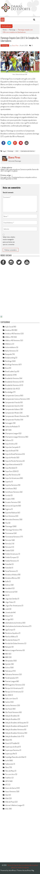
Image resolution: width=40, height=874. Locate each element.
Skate (7, 740)
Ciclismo (8, 440)
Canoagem (9, 423)
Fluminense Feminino (12, 537)
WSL (6, 809)
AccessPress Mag (28, 870)
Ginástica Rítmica (11, 578)
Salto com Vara (10, 698)
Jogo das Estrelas (11, 599)
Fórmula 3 (8, 547)
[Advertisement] (20, 291)
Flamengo (12, 30)
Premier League (10, 681)
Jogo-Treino (9, 602)
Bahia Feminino (10, 351)
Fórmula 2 (8, 543)
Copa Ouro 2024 (10, 471)
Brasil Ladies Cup (11, 371)
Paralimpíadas (10, 678)
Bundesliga (9, 392)
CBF (6, 430)
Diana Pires (15, 45)
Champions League (11, 433)
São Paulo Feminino (12, 712)
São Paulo (8, 709)
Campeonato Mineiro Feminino (15, 416)
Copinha (8, 481)
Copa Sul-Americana (12, 478)
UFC (6, 784)
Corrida (7, 495)
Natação (8, 647)
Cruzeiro (8, 499)
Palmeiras (8, 671)
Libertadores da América (27, 151)
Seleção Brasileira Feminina (14, 729)
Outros (7, 667)
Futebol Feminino (11, 561)
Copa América (10, 444)
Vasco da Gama (10, 788)
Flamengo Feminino (12, 530)
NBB (6, 657)
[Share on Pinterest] (21, 144)
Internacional (9, 592)
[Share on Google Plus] (15, 144)
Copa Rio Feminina (11, 475)
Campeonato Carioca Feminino (15, 399)
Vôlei (6, 798)
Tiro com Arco (10, 774)
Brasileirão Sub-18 (11, 389)
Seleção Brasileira (11, 716)
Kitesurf (7, 616)
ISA (6, 595)
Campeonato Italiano (12, 409)
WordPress (12, 870)
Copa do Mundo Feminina (13, 461)
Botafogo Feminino (11, 364)
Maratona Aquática (11, 633)
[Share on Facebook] (3, 144)
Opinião (7, 664)
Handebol (8, 588)
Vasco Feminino (10, 791)
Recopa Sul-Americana (13, 688)
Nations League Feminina (13, 650)
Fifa (6, 523)
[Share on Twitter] (9, 144)
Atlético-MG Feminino (12, 340)
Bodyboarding (10, 358)
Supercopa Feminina (12, 750)
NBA (6, 654)
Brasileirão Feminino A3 (13, 385)
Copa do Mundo (10, 457)
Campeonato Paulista (12, 420)
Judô (7, 609)
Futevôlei (8, 564)
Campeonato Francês (12, 402)
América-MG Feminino (12, 333)
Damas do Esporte (11, 506)
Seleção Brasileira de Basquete (15, 723)
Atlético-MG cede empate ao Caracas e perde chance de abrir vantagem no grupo (19, 170)
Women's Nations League (13, 805)
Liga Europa (9, 630)
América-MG (9, 330)
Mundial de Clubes (11, 640)
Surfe (7, 760)
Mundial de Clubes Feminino (14, 643)
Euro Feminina (10, 516)
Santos (7, 702)
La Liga (7, 619)
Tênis (7, 767)
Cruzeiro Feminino (11, 502)
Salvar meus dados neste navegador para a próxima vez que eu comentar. (9, 241)
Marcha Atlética (10, 636)
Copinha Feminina (11, 485)
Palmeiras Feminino (12, 674)
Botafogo (8, 361)
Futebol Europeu (10, 557)
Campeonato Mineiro (12, 413)
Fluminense (9, 533)
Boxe (7, 368)
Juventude (9, 612)
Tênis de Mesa (9, 771)
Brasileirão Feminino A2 (13, 382)
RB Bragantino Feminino (13, 685)
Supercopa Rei (10, 753)
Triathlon (8, 778)
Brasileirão (8, 375)
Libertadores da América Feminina (17, 626)
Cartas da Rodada (11, 426)
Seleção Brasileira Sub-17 (13, 736)
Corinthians (9, 488)
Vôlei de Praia (9, 802)
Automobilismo (10, 347)
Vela (6, 795)
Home (5, 30)
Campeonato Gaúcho (12, 406)
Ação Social (9, 327)
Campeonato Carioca (12, 395)
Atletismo (8, 344)
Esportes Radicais (11, 512)
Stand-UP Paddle (11, 743)
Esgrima (8, 509)
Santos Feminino (11, 705)
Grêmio (7, 585)
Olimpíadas (9, 661)
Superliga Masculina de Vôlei (14, 757)
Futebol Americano (11, 554)
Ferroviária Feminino (12, 519)
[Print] (27, 144)
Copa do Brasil (10, 450)
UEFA (7, 781)
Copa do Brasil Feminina (13, 454)
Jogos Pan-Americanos (13, 605)
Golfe (7, 581)
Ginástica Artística (11, 574)
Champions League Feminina (15, 437)
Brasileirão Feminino (12, 378)
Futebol (7, 550)
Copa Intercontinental (12, 464)
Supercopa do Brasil (12, 747)
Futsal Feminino (10, 571)
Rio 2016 (8, 695)
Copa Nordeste (10, 468)
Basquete (8, 354)
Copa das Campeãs (11, 447)
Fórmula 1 (8, 540)
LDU (17, 151)
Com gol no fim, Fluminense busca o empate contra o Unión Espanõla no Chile (19, 178)
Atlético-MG (9, 337)
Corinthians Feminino (12, 492)
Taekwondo (9, 764)
